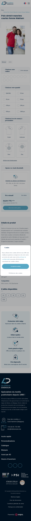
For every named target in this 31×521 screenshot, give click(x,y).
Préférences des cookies (15, 273)
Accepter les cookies (16, 266)
